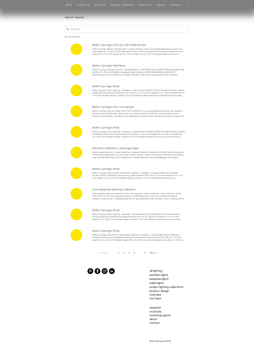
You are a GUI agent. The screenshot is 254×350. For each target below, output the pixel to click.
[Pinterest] (90, 271)
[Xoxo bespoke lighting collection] (76, 194)
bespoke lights (159, 279)
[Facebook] (97, 271)
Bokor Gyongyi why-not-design (113, 106)
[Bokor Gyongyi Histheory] (76, 70)
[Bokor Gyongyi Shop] (76, 90)
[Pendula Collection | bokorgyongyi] (76, 152)
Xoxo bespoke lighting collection (114, 189)
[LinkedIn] (112, 271)
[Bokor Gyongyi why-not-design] (76, 111)
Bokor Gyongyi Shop (106, 86)
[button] (102, 252)
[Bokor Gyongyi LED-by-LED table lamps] (76, 49)
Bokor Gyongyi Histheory (109, 65)
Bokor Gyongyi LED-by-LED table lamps (119, 44)
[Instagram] (105, 271)
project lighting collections (166, 287)
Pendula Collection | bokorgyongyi (115, 148)
